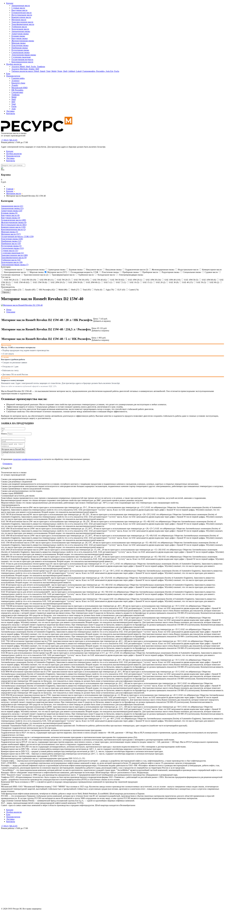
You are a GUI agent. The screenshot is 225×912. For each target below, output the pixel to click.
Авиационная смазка (20, 31)
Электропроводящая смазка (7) (14, 265)
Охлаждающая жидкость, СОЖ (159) (17, 236)
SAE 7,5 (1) (120, 282)
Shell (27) (74, 290)
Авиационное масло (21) (12, 206)
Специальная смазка (20, 52)
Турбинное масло (19, 27)
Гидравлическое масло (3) (136, 269)
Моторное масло (18, 20)
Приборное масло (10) (11, 243)
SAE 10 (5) (134, 282)
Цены (8, 309)
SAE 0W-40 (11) (46, 280)
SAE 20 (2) (160, 282)
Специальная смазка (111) (12, 248)
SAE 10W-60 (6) (208, 280)
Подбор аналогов (14, 64)
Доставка (10, 111)
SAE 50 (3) (201, 282)
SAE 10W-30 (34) (153, 280)
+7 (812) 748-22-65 (9, 140)
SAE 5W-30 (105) (81, 280)
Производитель (8, 287)
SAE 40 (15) (187, 282)
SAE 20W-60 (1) (93, 282)
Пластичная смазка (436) (12, 239)
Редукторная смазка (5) (11, 246)
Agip (13, 109)
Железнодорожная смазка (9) (13, 222)
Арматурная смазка (20, 34)
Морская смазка (18, 43)
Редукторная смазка (20, 50)
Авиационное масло (13, 269)
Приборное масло (150, 272)
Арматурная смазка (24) (11, 211)
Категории (6, 267)
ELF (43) (121, 290)
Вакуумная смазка (19, 38)
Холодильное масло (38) (12, 262)
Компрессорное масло (21, 17)
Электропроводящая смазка (23, 55)
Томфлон (15, 95)
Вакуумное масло (94, 269)
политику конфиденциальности (27, 459)
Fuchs (13, 106)
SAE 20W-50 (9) (75, 282)
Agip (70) (109, 290)
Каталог (9, 3)
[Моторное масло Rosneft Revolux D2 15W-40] (22, 305)
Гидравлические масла (21, 12)
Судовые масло (18, 8)
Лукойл (14, 85)
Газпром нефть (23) (12, 290)
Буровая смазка (18, 36)
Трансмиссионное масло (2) (35, 275)
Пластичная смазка (19, 45)
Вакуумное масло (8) (10, 215)
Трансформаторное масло (22, 24)
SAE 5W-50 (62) (117, 280)
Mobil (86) (62, 290)
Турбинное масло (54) (10, 260)
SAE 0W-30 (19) (28, 280)
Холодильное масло (20, 29)
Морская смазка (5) (9, 232)
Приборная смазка (19, 48)
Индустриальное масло (21, 15)
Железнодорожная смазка (22, 41)
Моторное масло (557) (11, 234)
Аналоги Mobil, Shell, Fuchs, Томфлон (28, 66)
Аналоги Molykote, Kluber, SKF (25, 69)
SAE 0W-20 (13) (11, 280)
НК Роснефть (17, 90)
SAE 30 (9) (173, 282)
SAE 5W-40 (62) (99, 280)
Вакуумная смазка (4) (10, 218)
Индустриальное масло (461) (14, 225)
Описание (10, 312)
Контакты (10, 113)
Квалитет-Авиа (18, 83)
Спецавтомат (17, 92)
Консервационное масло (22, 62)
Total (13, 104)
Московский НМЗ (19, 88)
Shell (13, 99)
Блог (8, 73)
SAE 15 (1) (147, 282)
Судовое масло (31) (9, 250)
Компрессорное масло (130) (13, 227)
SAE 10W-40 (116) (172, 280)
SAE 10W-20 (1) (134, 280)
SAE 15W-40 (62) (21, 282)
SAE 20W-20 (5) (57, 282)
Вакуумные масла (19, 10)
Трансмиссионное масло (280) (14, 255)
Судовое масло (211, 272)
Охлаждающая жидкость (22, 59)
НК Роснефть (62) (47, 290)
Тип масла (5, 277)
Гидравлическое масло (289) (13, 220)
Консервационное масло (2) (13, 229)
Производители (13, 76)
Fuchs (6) (98, 290)
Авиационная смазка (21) (12, 208)
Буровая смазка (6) (9, 213)
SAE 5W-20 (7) (63, 280)
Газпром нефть (18, 78)
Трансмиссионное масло (22, 22)
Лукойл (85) (29, 290)
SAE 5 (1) (107, 282)
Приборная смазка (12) (11, 241)
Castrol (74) (133, 290)
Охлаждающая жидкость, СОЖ (84, 272)
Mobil (13, 97)
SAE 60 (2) (214, 282)
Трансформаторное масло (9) (14, 257)
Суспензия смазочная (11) (12, 253)
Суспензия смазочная (20, 57)
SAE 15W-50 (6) (39, 282)
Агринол (15, 80)
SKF (13, 102)
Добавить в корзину (102, 321)
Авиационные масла (20, 5)
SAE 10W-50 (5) (191, 280)
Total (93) (86, 290)
